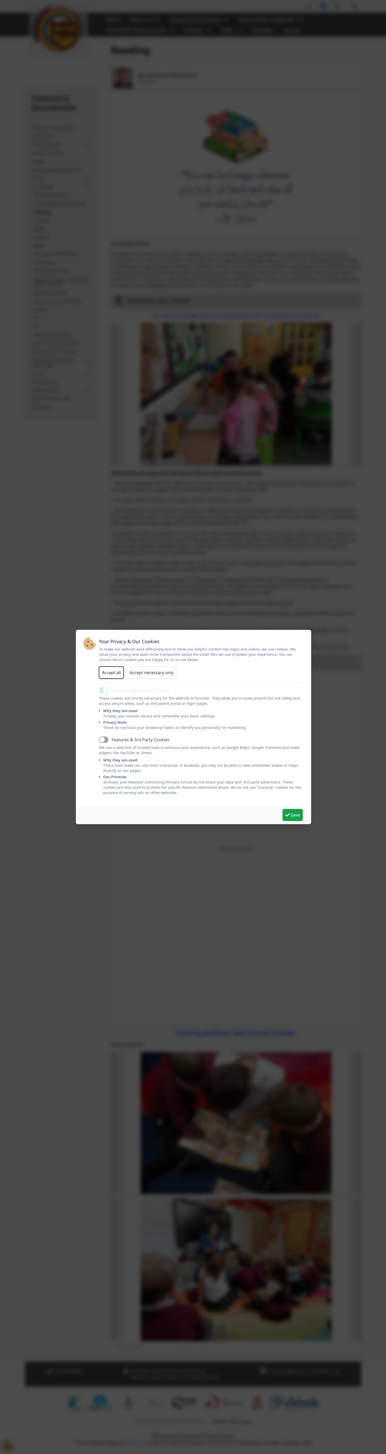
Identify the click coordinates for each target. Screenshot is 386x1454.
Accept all (111, 672)
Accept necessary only (152, 672)
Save (295, 815)
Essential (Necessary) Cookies (141, 690)
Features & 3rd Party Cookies (140, 740)
